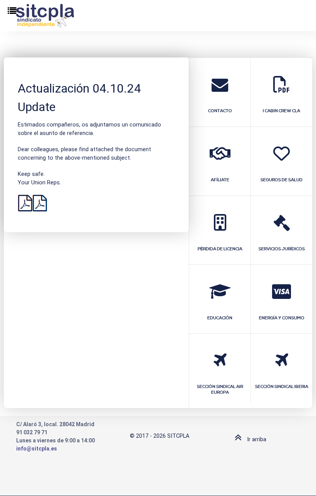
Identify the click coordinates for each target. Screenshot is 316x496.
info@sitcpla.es (36, 448)
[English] (39, 203)
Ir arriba (255, 439)
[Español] (25, 203)
